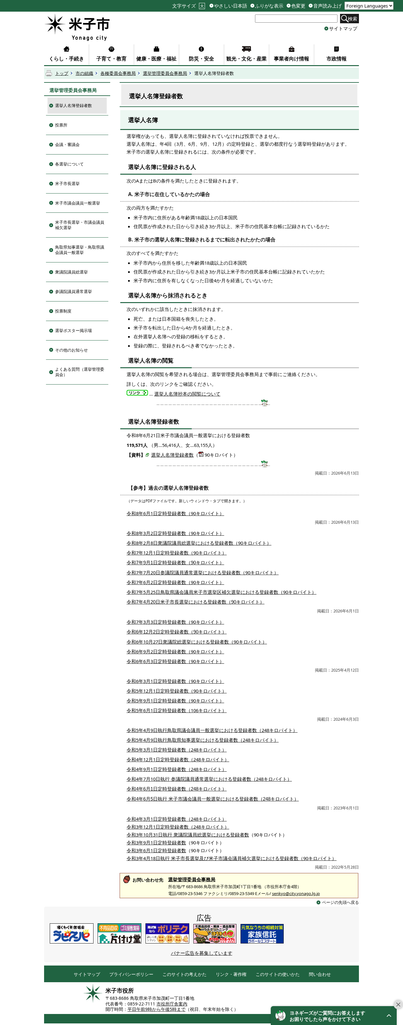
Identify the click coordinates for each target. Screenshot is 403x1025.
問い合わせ (320, 974)
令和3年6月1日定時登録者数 (156, 850)
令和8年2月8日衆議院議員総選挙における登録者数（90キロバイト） (199, 543)
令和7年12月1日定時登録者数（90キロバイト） (177, 552)
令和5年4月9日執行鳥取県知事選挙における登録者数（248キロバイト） (203, 740)
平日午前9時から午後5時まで (156, 1009)
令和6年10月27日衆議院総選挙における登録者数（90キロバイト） (197, 642)
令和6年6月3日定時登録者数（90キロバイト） (175, 661)
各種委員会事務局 (118, 73)
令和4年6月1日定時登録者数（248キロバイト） (177, 788)
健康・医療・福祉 (156, 58)
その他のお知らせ (71, 350)
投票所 (61, 125)
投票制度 (63, 311)
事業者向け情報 (291, 58)
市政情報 (336, 58)
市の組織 (84, 73)
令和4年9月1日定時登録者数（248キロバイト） (177, 769)
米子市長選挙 (67, 183)
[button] (334, 1015)
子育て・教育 (111, 58)
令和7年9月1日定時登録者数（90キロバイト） (175, 562)
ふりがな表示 (269, 6)
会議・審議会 (67, 144)
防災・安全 (201, 58)
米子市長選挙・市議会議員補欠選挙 (79, 224)
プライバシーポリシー (131, 974)
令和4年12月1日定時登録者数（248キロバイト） (178, 759)
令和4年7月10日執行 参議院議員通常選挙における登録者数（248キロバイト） (209, 779)
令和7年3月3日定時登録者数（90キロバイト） (175, 622)
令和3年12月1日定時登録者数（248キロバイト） (178, 827)
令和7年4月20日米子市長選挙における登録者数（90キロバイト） (195, 602)
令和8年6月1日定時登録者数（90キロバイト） (175, 513)
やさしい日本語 (230, 6)
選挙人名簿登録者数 (73, 105)
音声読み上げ (327, 6)
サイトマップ (343, 28)
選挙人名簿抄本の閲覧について (187, 394)
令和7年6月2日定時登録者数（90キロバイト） (175, 582)
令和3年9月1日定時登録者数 (156, 842)
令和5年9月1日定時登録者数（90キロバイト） (175, 700)
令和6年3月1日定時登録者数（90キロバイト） (175, 681)
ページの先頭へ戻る (340, 902)
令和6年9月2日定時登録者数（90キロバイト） (175, 651)
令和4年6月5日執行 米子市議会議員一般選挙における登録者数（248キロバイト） (213, 799)
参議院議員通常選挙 (73, 291)
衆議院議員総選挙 (71, 272)
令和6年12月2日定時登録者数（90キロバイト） (177, 631)
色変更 (298, 6)
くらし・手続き (66, 58)
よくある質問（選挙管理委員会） (79, 371)
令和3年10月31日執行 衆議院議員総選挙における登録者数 (188, 834)
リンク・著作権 (231, 974)
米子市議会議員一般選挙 (77, 203)
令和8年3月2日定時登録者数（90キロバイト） (175, 533)
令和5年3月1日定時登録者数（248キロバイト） (177, 749)
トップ (61, 73)
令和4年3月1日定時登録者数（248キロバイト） (177, 819)
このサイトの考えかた (184, 974)
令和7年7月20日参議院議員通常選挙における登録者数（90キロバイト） (203, 572)
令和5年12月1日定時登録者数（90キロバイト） (177, 691)
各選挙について (69, 164)
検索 (352, 18)
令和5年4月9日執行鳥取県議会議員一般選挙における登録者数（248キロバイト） (212, 730)
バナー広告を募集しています (201, 953)
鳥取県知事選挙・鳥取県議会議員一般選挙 (79, 249)
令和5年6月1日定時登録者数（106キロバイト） (177, 710)
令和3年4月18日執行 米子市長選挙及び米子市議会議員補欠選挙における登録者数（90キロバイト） (232, 858)
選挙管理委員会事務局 (165, 73)
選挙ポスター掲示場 (73, 330)
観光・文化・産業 (246, 58)
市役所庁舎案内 (171, 1004)
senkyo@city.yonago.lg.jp (296, 893)
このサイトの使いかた (278, 974)
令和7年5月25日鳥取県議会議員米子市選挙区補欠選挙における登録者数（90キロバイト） (221, 592)
